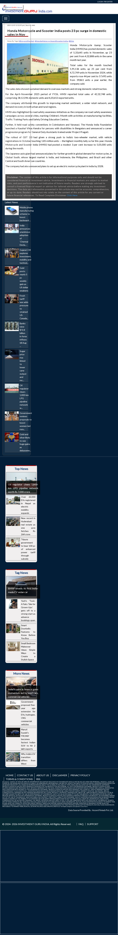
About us (42, 775)
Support (92, 824)
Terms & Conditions (19, 779)
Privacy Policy (80, 775)
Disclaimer (59, 775)
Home (10, 775)
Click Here (72, 195)
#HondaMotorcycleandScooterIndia (51, 41)
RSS (38, 779)
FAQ (81, 824)
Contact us (25, 775)
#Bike (71, 41)
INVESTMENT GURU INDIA (33, 824)
